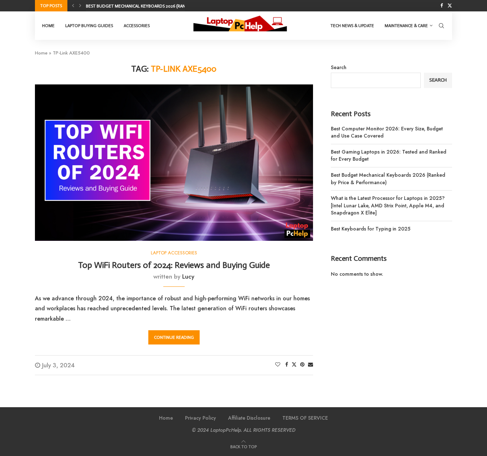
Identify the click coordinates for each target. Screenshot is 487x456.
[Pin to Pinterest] (302, 364)
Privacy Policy (200, 417)
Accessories (137, 25)
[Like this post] (277, 364)
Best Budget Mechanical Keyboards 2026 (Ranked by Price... (150, 6)
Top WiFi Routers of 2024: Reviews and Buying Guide (174, 265)
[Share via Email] (310, 364)
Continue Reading (174, 337)
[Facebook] (441, 5)
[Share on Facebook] (286, 364)
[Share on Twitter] (294, 364)
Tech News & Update (352, 25)
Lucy (188, 276)
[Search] (441, 25)
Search (339, 67)
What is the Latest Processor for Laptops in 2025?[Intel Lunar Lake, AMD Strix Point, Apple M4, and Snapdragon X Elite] (388, 205)
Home (48, 25)
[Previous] (73, 5)
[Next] (80, 5)
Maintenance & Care (406, 25)
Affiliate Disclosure (249, 417)
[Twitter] (449, 5)
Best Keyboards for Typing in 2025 (370, 228)
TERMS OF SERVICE (305, 417)
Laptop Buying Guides (89, 25)
